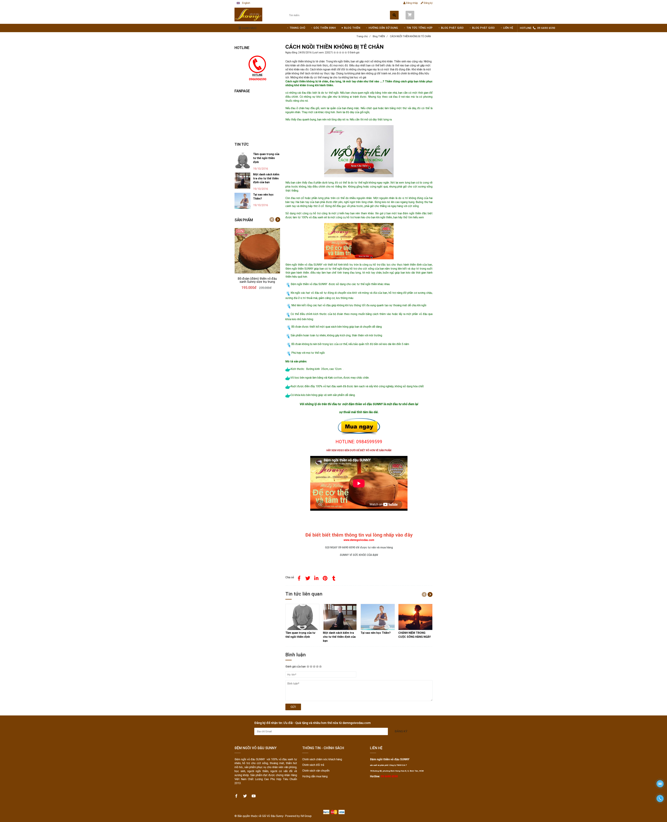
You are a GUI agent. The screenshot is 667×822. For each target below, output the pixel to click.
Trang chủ (363, 36)
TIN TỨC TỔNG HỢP (419, 27)
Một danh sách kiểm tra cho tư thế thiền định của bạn (266, 178)
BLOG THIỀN (352, 27)
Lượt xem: (319, 52)
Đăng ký (428, 3)
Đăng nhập (411, 3)
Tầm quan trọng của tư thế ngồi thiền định (266, 158)
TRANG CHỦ (297, 27)
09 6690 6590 (546, 28)
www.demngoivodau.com (359, 540)
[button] (243, 3)
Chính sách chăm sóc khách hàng (322, 759)
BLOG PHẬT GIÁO (452, 27)
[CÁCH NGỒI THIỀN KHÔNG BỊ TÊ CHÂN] (248, 14)
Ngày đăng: (291, 52)
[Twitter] (307, 577)
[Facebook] (299, 577)
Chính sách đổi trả (313, 765)
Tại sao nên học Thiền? (263, 196)
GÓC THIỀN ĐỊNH (325, 27)
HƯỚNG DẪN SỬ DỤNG (383, 27)
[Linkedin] (316, 577)
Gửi (293, 706)
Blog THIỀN (380, 36)
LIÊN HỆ (508, 27)
